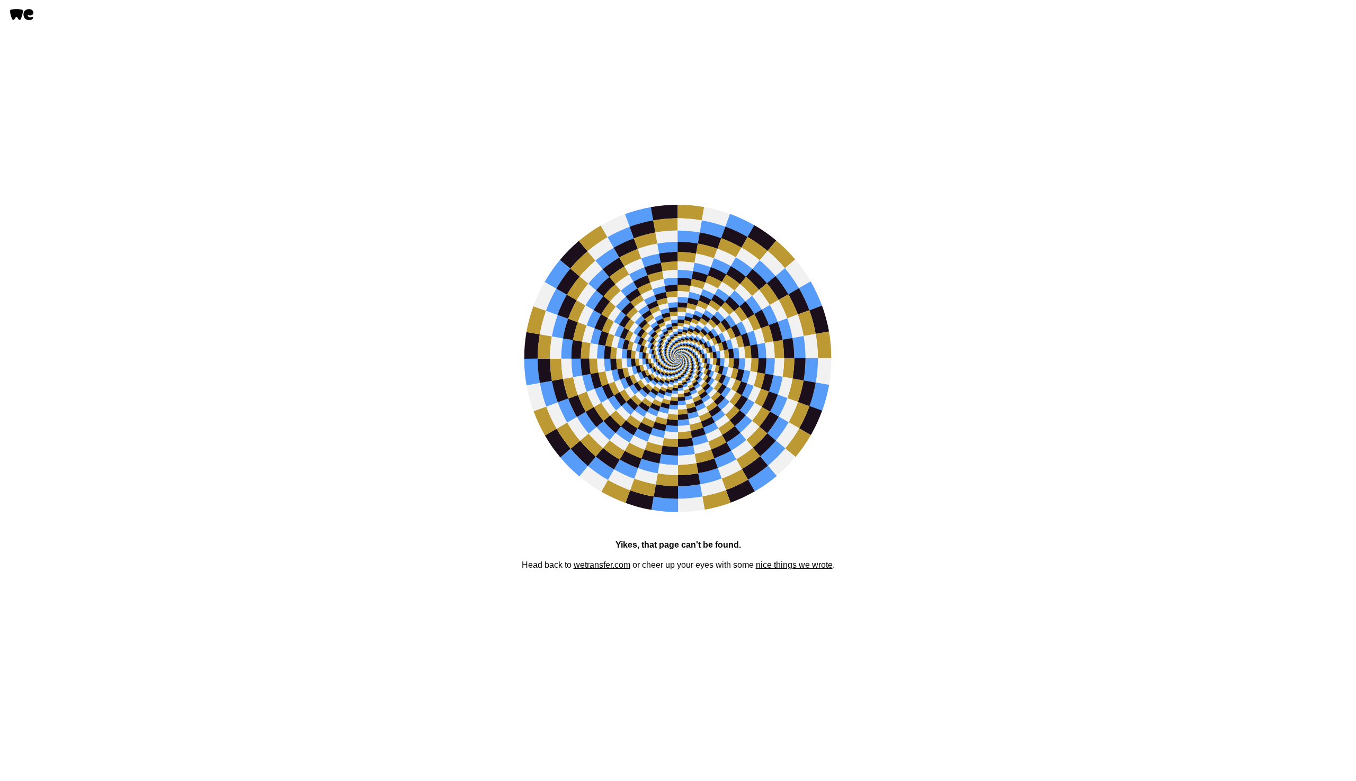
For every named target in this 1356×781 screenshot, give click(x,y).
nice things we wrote (794, 564)
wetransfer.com (602, 564)
